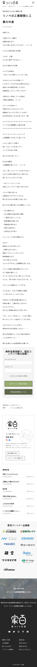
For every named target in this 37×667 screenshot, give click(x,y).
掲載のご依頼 (6, 640)
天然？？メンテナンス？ (10, 474)
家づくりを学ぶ (6, 646)
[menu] (33, 2)
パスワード (9, 367)
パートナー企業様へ (8, 649)
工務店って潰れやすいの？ (11, 481)
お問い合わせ (23, 643)
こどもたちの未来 (8, 503)
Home (5, 6)
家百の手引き (23, 646)
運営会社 (21, 640)
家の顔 (5, 489)
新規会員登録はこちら (18, 392)
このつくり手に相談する (15, 458)
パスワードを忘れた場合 (18, 376)
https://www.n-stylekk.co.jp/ (21, 447)
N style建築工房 (16, 408)
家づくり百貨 (20, 664)
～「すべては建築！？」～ (11, 511)
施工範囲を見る (12, 453)
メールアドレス (10, 359)
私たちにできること (25, 649)
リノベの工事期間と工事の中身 (27, 6)
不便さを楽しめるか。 (10, 496)
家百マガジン (12, 6)
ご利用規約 (5, 643)
